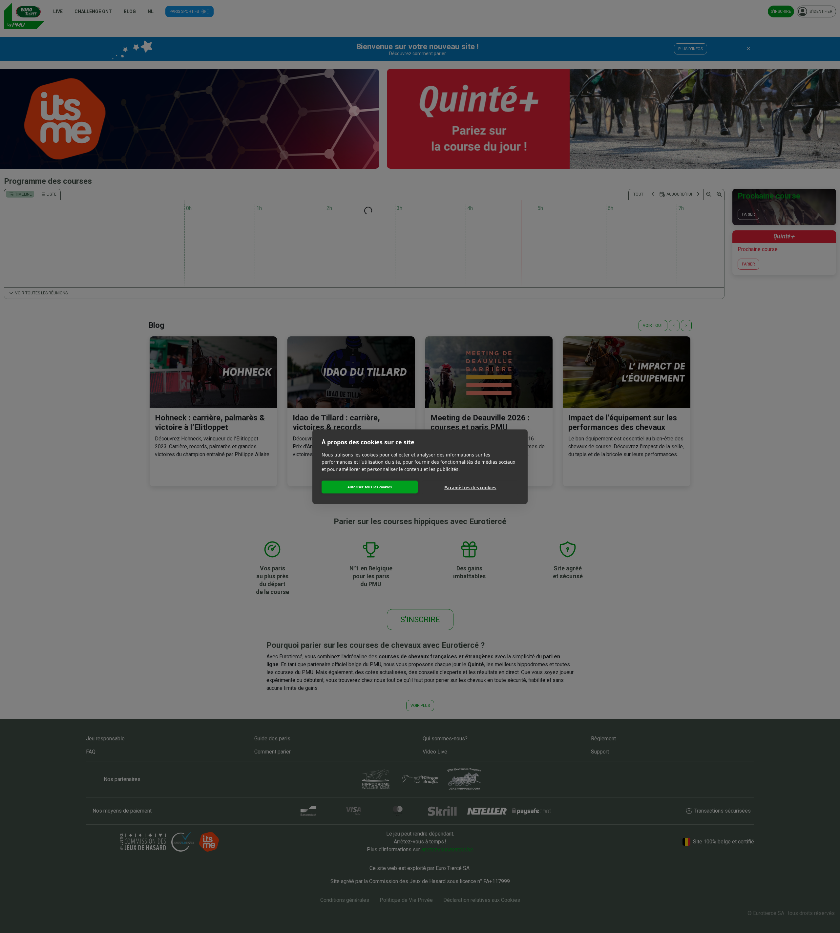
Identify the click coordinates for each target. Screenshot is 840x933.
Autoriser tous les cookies (369, 487)
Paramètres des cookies (470, 488)
